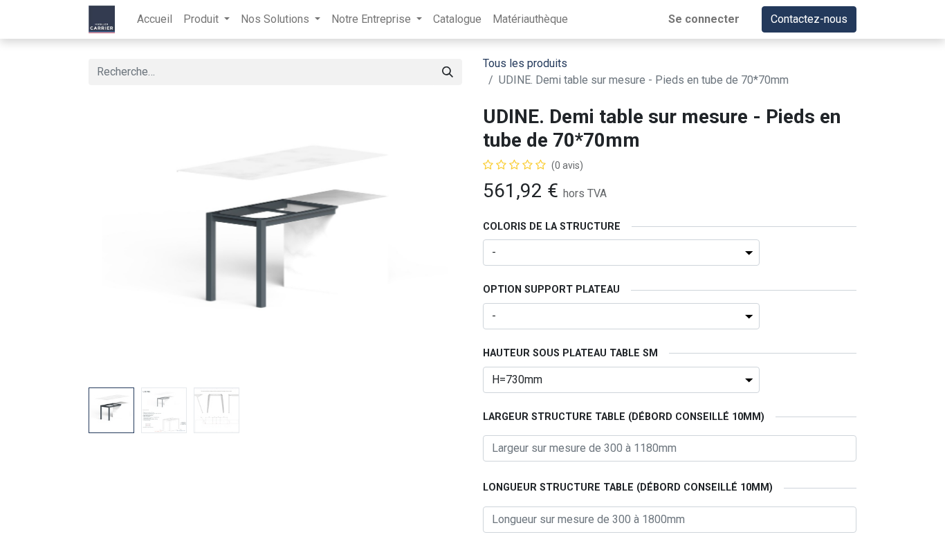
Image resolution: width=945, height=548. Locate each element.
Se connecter (704, 19)
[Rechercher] (447, 72)
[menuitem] (154, 19)
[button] (117, 243)
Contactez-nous (809, 19)
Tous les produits (525, 63)
